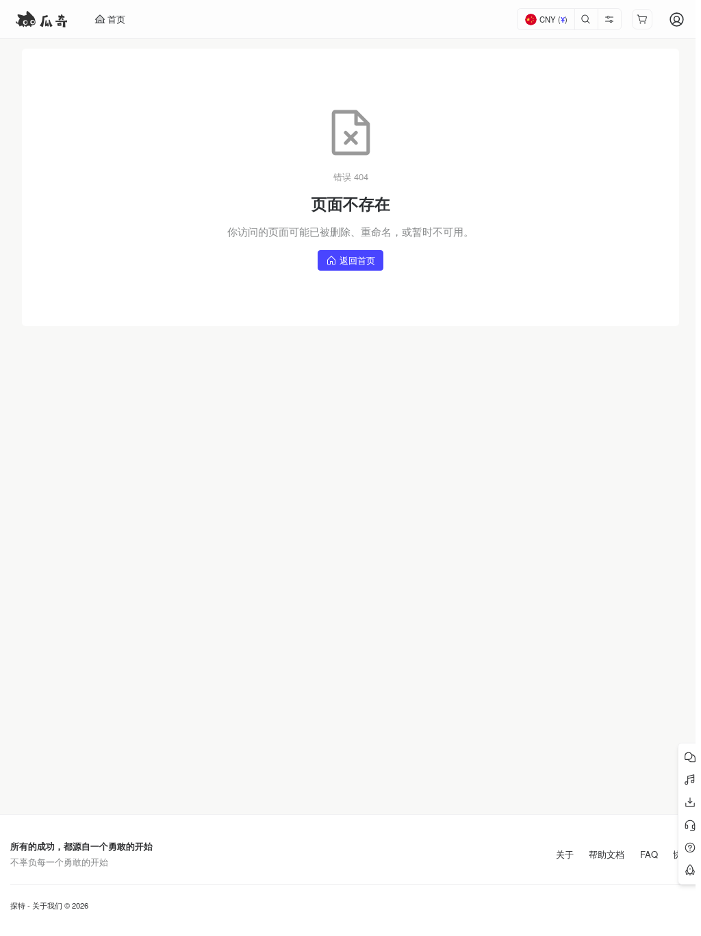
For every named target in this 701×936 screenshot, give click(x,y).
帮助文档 (606, 854)
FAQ (649, 854)
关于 (565, 854)
